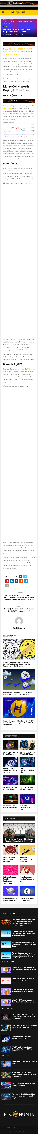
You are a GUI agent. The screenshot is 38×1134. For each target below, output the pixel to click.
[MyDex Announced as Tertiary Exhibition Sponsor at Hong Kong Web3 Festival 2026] (6, 934)
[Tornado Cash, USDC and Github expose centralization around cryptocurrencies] (6, 1096)
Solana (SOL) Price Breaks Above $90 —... (10, 806)
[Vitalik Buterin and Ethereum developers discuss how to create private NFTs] (6, 1075)
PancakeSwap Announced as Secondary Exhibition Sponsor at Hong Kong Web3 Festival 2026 (23, 955)
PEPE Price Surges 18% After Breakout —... (26, 789)
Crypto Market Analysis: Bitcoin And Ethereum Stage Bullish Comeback (19, 840)
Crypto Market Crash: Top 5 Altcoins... (9, 860)
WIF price (30, 369)
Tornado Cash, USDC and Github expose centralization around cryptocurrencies (23, 1096)
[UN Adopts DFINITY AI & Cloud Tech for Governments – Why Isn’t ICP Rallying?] (10, 745)
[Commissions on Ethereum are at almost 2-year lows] (6, 1085)
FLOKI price (17, 339)
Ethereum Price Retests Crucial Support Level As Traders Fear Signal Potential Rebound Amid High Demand (17, 664)
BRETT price (7, 108)
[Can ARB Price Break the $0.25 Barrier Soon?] (10, 780)
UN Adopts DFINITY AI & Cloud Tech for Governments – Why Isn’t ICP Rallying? (24, 1016)
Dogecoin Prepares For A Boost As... (26, 860)
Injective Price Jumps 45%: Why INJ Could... (27, 753)
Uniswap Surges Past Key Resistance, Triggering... (9, 880)
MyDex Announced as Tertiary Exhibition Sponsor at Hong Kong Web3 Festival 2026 (23, 933)
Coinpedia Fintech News (11, 54)
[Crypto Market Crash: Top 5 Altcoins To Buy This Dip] (10, 850)
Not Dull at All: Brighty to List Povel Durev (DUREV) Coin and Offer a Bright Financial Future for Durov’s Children (19, 597)
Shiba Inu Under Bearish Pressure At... (27, 879)
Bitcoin (5, 26)
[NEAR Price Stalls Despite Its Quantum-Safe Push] (10, 762)
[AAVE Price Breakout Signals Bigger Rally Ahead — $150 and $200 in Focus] (27, 762)
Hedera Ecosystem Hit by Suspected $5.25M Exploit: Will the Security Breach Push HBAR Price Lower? (18, 723)
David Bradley (8, 34)
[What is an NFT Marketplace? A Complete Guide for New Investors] (6, 970)
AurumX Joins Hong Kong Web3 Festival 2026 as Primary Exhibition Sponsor (24, 944)
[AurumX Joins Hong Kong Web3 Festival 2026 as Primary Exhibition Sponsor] (6, 944)
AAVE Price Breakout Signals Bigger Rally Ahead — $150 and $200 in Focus (22, 1049)
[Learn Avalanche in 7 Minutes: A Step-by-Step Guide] (6, 981)
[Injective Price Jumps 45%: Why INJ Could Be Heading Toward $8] (27, 745)
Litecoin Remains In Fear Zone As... (10, 899)
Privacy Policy (22, 1132)
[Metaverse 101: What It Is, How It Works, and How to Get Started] (6, 991)
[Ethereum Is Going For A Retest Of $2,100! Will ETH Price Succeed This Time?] (27, 891)
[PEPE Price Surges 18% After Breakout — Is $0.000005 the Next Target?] (27, 780)
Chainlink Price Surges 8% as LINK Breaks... (26, 807)
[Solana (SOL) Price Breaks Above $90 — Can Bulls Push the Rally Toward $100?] (10, 799)
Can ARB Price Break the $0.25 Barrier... (10, 788)
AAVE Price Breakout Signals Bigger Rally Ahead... (27, 770)
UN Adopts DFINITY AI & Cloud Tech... (10, 753)
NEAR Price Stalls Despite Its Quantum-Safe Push (10, 770)
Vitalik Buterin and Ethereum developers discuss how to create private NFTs (24, 1074)
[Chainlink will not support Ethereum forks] (6, 1064)
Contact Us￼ (13, 1132)
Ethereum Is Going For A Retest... (27, 899)
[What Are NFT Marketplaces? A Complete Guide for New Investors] (6, 1002)
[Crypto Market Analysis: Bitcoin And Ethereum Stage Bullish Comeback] (19, 833)
